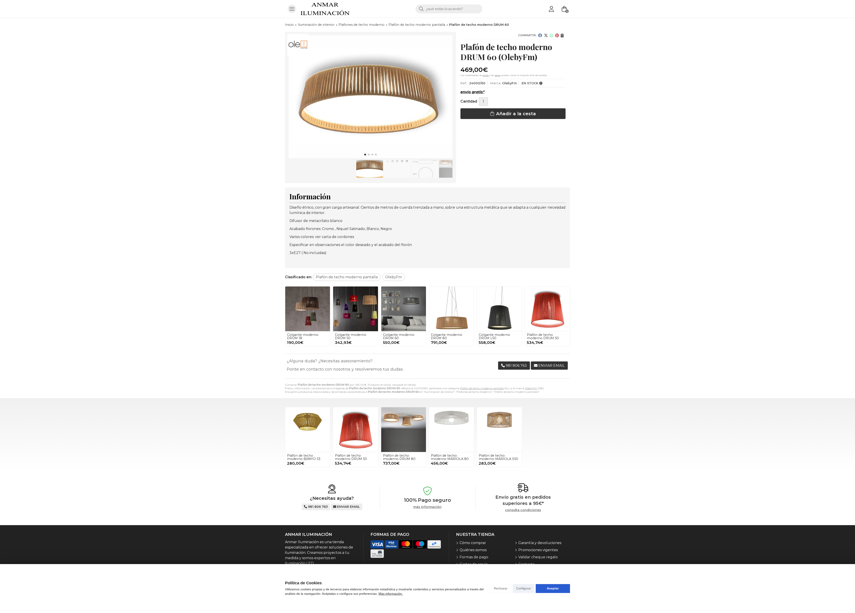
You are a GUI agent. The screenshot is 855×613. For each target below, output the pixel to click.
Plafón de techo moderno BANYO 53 (303, 457)
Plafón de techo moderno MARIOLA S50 (498, 457)
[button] (365, 154)
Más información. (391, 593)
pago (497, 75)
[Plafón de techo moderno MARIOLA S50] (499, 429)
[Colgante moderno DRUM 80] (451, 308)
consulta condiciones (523, 510)
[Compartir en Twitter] (546, 35)
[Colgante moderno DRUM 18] (307, 308)
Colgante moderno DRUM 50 (350, 336)
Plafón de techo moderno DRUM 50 (543, 336)
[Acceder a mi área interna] (551, 9)
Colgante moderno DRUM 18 (302, 336)
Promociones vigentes (538, 550)
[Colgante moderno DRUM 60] (403, 308)
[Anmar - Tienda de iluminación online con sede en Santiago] (325, 9)
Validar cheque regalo (538, 557)
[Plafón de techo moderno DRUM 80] (403, 429)
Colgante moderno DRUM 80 (446, 336)
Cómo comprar (473, 543)
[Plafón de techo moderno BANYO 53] (307, 429)
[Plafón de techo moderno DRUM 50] (547, 308)
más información (427, 507)
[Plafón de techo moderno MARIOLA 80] (451, 429)
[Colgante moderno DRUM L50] (499, 308)
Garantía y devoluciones (539, 543)
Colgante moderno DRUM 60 (398, 336)
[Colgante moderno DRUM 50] (355, 308)
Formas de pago (474, 557)
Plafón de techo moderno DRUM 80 (399, 457)
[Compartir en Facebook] (540, 35)
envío (486, 75)
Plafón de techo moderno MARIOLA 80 (450, 457)
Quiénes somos (473, 550)
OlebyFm (531, 388)
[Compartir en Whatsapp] (551, 35)
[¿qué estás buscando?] (448, 9)
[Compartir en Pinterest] (557, 35)
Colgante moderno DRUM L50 (494, 336)
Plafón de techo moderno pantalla (482, 388)
